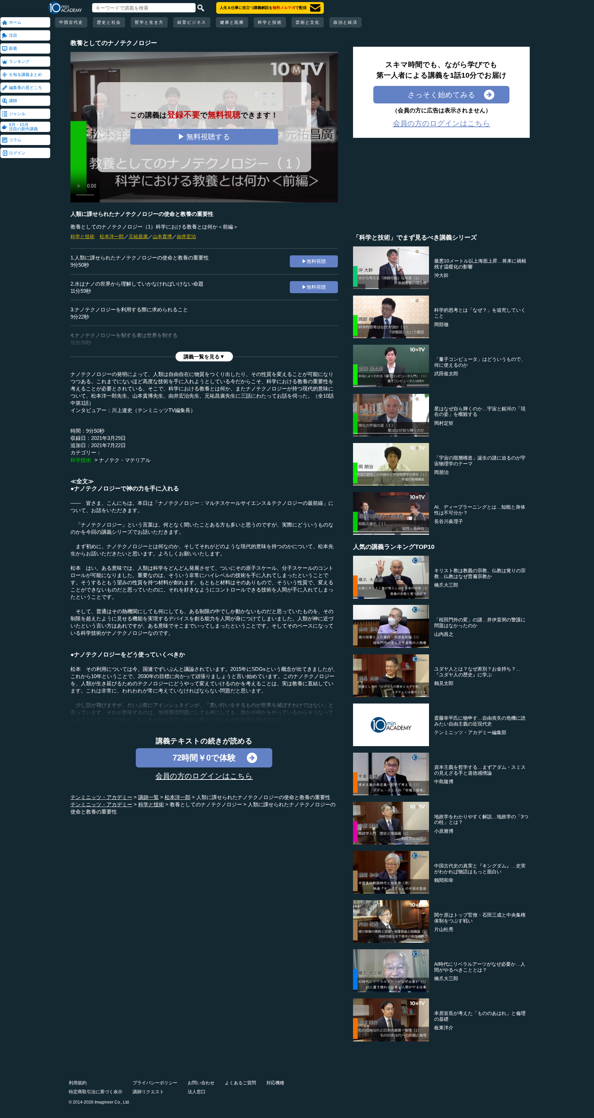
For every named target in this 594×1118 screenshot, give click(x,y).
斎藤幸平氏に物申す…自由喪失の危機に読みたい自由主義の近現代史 (480, 721)
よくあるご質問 (240, 1082)
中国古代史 (71, 22)
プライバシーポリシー (155, 1082)
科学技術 (80, 460)
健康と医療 (232, 22)
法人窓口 (197, 1091)
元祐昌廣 (138, 236)
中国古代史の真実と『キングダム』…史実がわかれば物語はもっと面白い (480, 868)
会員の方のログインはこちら (204, 776)
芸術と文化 (308, 22)
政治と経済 (345, 22)
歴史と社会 (109, 22)
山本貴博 (162, 236)
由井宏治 (186, 236)
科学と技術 (270, 22)
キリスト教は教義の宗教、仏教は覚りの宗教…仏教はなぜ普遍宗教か (480, 573)
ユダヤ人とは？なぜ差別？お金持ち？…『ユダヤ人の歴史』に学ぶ (477, 671)
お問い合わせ (201, 1082)
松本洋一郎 (112, 236)
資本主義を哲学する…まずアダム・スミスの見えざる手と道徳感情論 (480, 770)
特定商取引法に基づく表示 (95, 1091)
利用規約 (78, 1082)
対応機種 (275, 1082)
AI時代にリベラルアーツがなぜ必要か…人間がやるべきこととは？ (479, 967)
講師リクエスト (148, 1091)
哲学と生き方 (149, 22)
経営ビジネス (191, 22)
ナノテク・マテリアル (125, 460)
